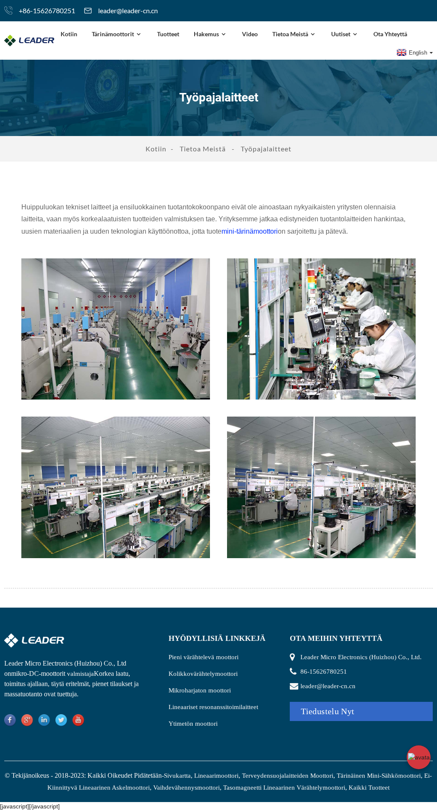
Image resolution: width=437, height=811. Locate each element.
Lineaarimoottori (216, 775)
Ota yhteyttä (390, 34)
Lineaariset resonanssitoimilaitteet (213, 707)
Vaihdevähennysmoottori (186, 787)
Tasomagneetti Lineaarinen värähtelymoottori (284, 787)
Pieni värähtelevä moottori (204, 657)
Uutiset (340, 34)
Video (250, 34)
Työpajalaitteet (266, 149)
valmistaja (80, 673)
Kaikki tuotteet (369, 787)
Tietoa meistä (290, 34)
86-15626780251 (323, 671)
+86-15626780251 (47, 10)
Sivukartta (177, 775)
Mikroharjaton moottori (200, 690)
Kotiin (69, 34)
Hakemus (206, 34)
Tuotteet (168, 34)
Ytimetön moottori (193, 723)
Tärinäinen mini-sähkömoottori (379, 775)
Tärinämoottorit (113, 34)
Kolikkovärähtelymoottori (203, 673)
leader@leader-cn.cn (128, 10)
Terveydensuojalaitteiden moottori (287, 775)
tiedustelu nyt (327, 711)
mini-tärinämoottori (249, 231)
